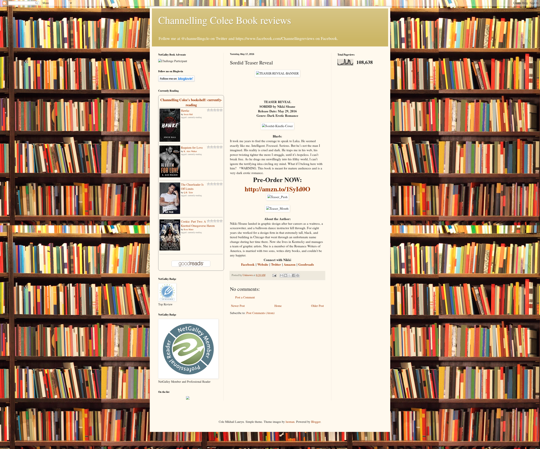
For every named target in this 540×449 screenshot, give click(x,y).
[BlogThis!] (286, 275)
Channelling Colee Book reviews (224, 20)
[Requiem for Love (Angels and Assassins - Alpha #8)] (169, 176)
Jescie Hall (188, 114)
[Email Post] (274, 275)
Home (278, 306)
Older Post (317, 306)
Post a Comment (245, 297)
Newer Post (238, 306)
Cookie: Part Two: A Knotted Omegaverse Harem (198, 223)
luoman (290, 422)
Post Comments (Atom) (260, 313)
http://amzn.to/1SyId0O (277, 189)
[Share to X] (290, 275)
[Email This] (281, 275)
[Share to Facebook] (294, 275)
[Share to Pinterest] (298, 275)
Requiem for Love (192, 148)
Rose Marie (188, 229)
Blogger (315, 422)
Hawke (185, 111)
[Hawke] (169, 141)
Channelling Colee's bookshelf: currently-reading (191, 102)
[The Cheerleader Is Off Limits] (169, 213)
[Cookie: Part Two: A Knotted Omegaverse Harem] (169, 249)
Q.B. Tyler (188, 192)
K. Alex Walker (190, 151)
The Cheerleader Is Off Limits (192, 186)
